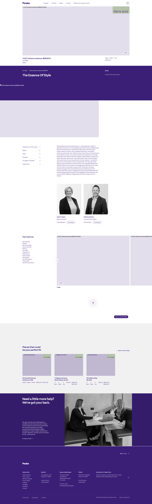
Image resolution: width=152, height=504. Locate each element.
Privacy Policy (25, 497)
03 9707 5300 (45, 480)
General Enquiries (27, 479)
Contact (68, 3)
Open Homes (26, 477)
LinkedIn (24, 482)
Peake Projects (26, 475)
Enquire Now (26, 164)
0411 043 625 (87, 222)
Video (24, 154)
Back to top (123, 453)
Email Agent (71, 222)
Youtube (24, 488)
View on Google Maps (121, 317)
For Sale (24, 70)
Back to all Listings (124, 350)
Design (120, 497)
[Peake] (31, 3)
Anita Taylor (61, 217)
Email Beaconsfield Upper (67, 486)
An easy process (26, 438)
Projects (54, 3)
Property (46, 3)
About (61, 3)
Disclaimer (43, 497)
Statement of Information (30, 147)
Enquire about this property (112, 74)
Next (56, 260)
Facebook (25, 486)
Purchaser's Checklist (28, 160)
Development (127, 497)
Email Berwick (45, 482)
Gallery (24, 150)
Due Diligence (35, 497)
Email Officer (81, 482)
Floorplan (25, 157)
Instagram (25, 484)
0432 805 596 (61, 222)
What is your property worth (81, 3)
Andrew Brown (89, 217)
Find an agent (26, 480)
